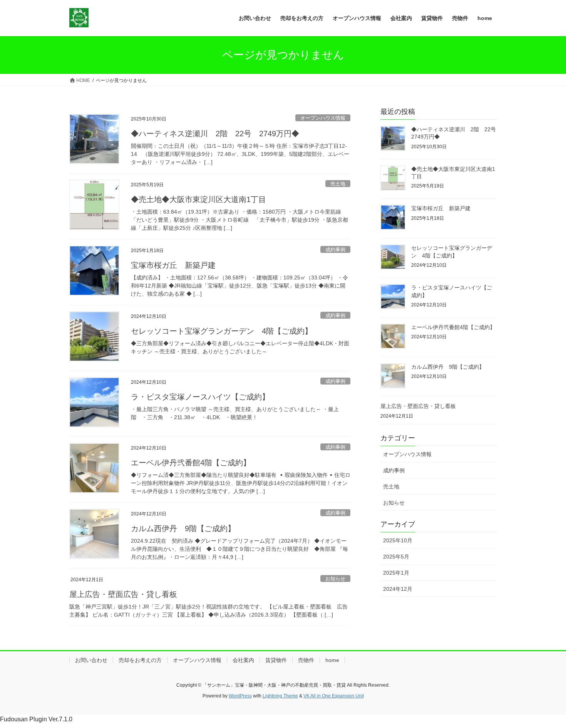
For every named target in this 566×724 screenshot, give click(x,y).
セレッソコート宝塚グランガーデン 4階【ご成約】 (221, 331)
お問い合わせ (91, 660)
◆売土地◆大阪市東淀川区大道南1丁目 (198, 199)
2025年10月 (397, 540)
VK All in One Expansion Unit (333, 696)
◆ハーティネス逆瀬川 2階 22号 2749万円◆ (215, 133)
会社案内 (243, 660)
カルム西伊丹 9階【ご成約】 (183, 528)
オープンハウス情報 (322, 118)
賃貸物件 (276, 660)
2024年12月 (397, 589)
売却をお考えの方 (140, 660)
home (332, 660)
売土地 (337, 184)
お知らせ (335, 579)
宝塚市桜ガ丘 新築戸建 (173, 265)
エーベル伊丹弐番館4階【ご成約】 (191, 462)
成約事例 (335, 249)
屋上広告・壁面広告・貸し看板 (123, 594)
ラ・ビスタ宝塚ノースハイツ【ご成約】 (200, 397)
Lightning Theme (280, 696)
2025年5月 (396, 556)
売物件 (306, 660)
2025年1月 (396, 573)
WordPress (240, 696)
